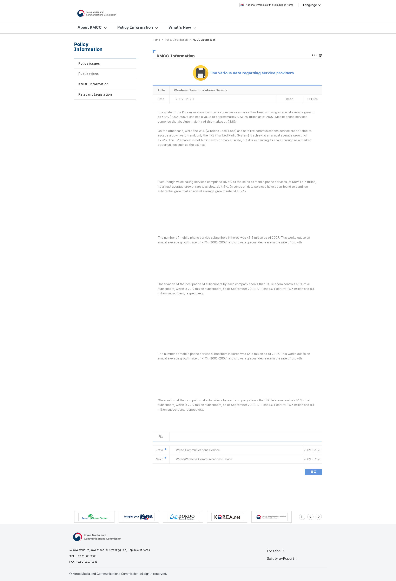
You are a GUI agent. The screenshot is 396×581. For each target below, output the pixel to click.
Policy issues (89, 63)
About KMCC (90, 27)
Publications (88, 74)
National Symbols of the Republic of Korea (269, 5)
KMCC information (93, 84)
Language (310, 5)
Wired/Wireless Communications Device (204, 459)
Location (274, 551)
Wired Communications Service (198, 450)
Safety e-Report (281, 558)
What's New (180, 27)
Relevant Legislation (95, 94)
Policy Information (135, 27)
